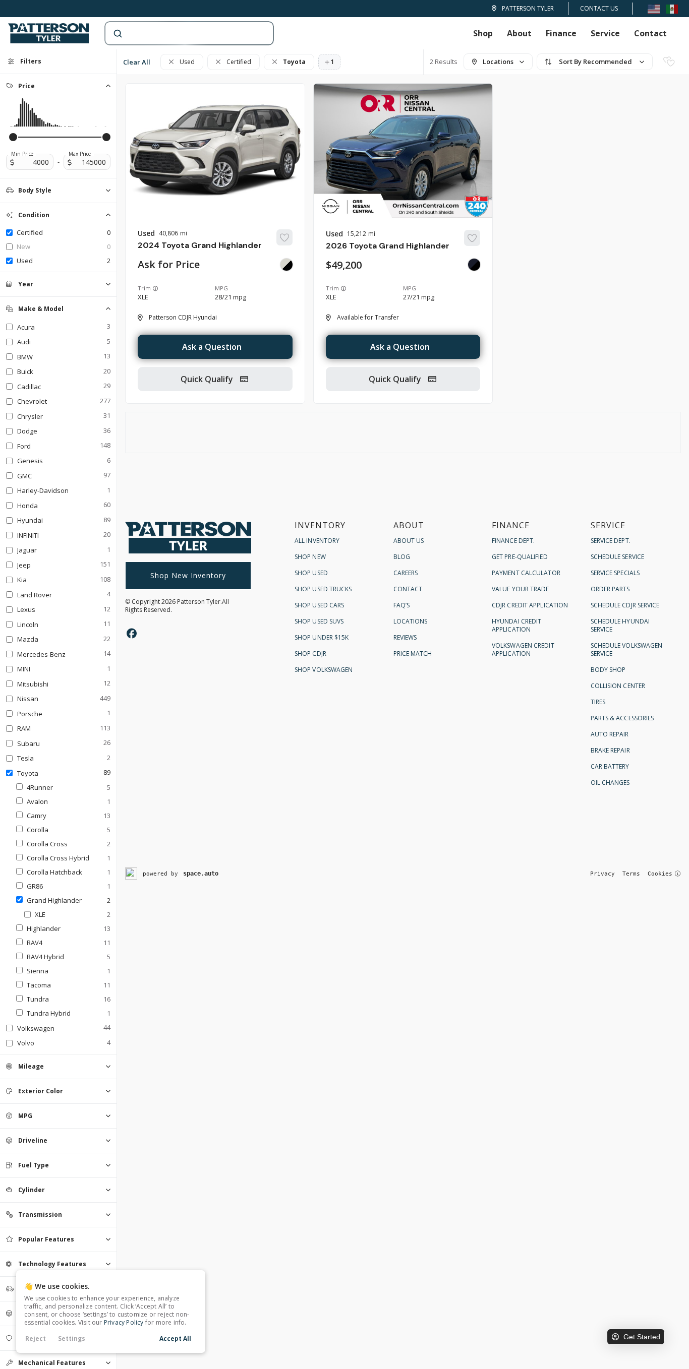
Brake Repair (610, 750)
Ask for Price (169, 264)
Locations (410, 621)
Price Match (412, 653)
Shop (483, 33)
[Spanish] (672, 8)
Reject (35, 1338)
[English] (654, 8)
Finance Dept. (513, 540)
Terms (631, 873)
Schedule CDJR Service (625, 605)
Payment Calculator (526, 573)
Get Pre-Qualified (520, 556)
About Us (408, 540)
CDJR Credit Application (530, 605)
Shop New (310, 556)
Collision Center (618, 685)
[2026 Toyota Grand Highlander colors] (474, 265)
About (519, 33)
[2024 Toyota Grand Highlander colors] (286, 265)
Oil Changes (610, 782)
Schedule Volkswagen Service (627, 649)
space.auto (200, 873)
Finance (561, 33)
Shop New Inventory (188, 575)
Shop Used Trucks (323, 589)
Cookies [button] (660, 873)
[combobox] (179, 33)
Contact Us (599, 8)
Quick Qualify (208, 379)
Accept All (175, 1338)
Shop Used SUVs (319, 621)
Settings (71, 1338)
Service (605, 33)
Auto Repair (610, 734)
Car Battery (610, 766)
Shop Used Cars (319, 605)
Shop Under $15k (322, 637)
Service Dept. (610, 540)
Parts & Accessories (622, 718)
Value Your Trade (520, 589)
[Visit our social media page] (131, 633)
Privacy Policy (124, 1322)
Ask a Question (212, 346)
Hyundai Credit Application (516, 625)
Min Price (22, 153)
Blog (401, 556)
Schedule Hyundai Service (620, 625)
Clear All (136, 62)
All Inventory (317, 540)
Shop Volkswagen (324, 669)
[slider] (13, 137)
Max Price (80, 153)
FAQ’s (401, 605)
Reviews (405, 637)
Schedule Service (618, 556)
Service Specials (615, 573)
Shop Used (311, 573)
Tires (598, 702)
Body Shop (608, 669)
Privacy (602, 873)
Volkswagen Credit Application (523, 649)
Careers (405, 573)
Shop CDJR (310, 653)
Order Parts (610, 589)
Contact (650, 33)
